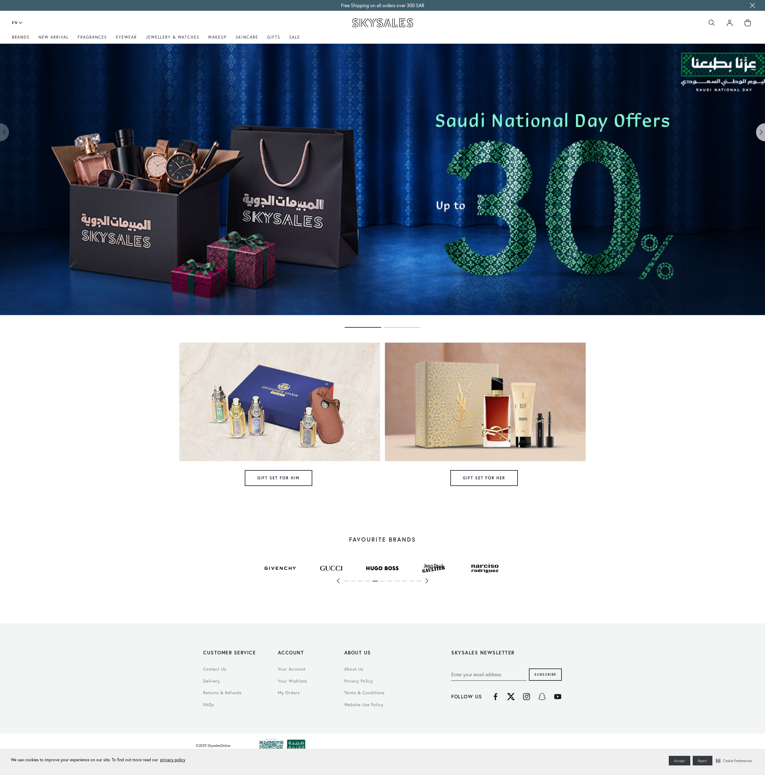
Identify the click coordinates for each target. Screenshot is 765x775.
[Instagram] (526, 696)
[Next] (427, 580)
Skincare (247, 37)
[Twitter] (511, 696)
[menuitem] (22, 39)
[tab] (363, 327)
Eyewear (126, 37)
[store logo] (382, 22)
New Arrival (54, 37)
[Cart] (747, 22)
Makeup (217, 37)
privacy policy (172, 759)
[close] (752, 5)
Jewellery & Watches (172, 37)
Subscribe (545, 674)
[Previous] (338, 580)
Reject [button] (702, 761)
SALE (294, 37)
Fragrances (92, 37)
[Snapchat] (542, 696)
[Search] (711, 22)
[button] (734, 760)
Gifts (273, 37)
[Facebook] (495, 696)
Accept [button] (679, 761)
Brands (21, 37)
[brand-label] (280, 568)
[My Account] (729, 22)
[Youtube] (557, 696)
